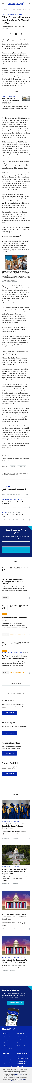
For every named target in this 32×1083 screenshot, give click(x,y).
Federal (4, 512)
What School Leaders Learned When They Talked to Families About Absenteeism (11, 101)
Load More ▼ (16, 981)
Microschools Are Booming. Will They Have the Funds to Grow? (14, 961)
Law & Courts (6, 486)
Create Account (16, 1002)
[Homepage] (16, 3)
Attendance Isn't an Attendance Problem (14, 619)
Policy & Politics (16, 9)
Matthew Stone (6, 838)
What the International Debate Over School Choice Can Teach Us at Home (14, 917)
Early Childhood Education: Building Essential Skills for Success (13, 581)
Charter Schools (21, 466)
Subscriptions (5, 1057)
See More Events (16, 683)
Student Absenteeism (15, 614)
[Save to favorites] (16, 34)
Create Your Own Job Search (15, 785)
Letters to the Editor (22, 1037)
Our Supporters (6, 1046)
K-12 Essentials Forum (21, 576)
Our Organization (7, 1037)
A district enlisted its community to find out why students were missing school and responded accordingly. (15, 108)
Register (5, 597)
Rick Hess (4, 929)
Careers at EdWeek (7, 1049)
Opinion (22, 912)
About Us (5, 1033)
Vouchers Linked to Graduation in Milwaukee (13, 503)
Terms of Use (21, 1079)
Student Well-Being (8, 96)
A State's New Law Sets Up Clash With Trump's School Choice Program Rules (15, 871)
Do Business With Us (23, 1053)
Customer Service (22, 1043)
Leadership (7, 9)
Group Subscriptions (7, 1063)
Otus (23, 672)
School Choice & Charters (12, 14)
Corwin (24, 634)
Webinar (25, 614)
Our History (5, 1040)
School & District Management (12, 652)
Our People (5, 1043)
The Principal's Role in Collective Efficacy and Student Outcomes (14, 657)
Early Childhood (7, 576)
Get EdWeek (5, 1053)
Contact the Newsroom (23, 1046)
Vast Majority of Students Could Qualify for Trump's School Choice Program (14, 826)
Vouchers (13, 466)
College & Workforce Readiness (12, 499)
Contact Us (20, 1033)
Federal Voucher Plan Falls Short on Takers (13, 515)
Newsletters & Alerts (7, 1060)
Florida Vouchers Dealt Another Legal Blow (14, 490)
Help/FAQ (20, 1040)
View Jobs (9, 712)
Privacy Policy (18, 1074)
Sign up (16, 550)
